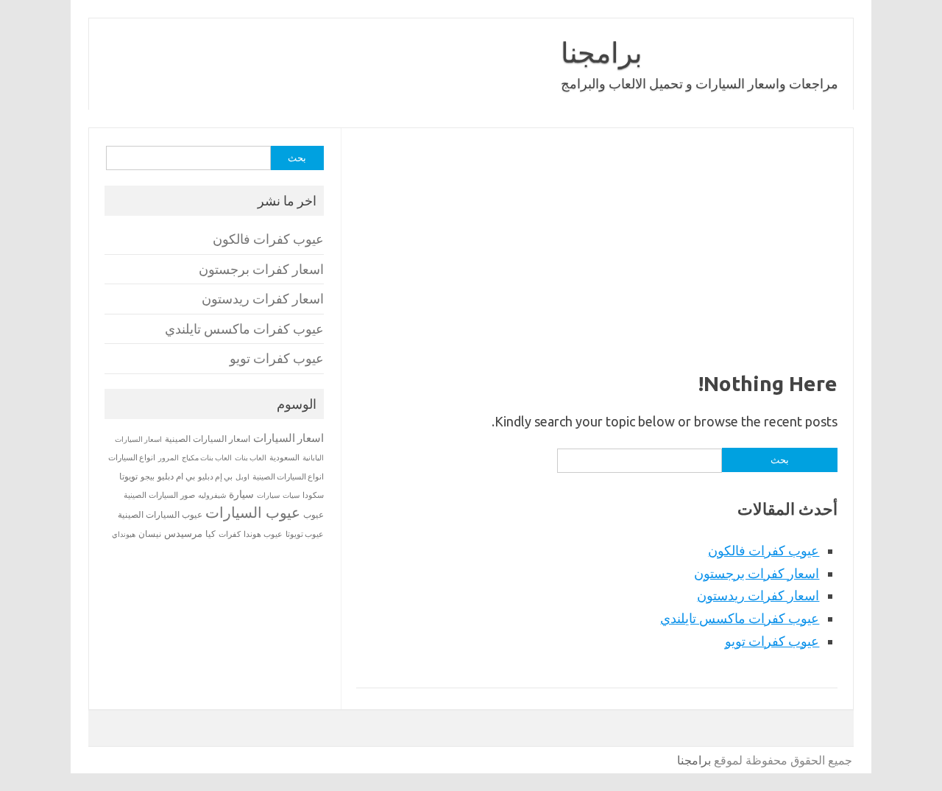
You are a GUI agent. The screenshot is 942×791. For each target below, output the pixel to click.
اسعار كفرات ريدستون (758, 595)
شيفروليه (212, 495)
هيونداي (123, 534)
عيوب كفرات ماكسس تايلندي (739, 618)
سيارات (268, 495)
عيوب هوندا (263, 534)
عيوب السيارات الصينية (160, 514)
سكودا (313, 495)
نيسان (149, 533)
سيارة (241, 494)
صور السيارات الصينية (159, 495)
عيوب (313, 514)
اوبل (242, 477)
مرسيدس (183, 533)
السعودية (284, 457)
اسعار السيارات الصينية (207, 438)
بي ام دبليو (176, 476)
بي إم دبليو (215, 476)
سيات (291, 495)
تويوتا (128, 476)
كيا (210, 533)
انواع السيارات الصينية (288, 476)
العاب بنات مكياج (207, 457)
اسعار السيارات (288, 438)
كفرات (230, 534)
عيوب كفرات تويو (772, 640)
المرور (168, 458)
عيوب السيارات (252, 512)
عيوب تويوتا (305, 534)
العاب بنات (250, 457)
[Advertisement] (596, 261)
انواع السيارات (131, 457)
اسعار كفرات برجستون (756, 573)
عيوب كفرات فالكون (763, 550)
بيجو (148, 476)
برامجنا (601, 52)
